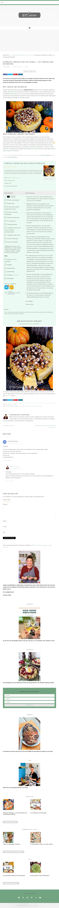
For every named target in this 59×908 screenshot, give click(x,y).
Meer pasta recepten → (11, 883)
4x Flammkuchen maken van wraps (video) (41, 844)
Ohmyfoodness (28, 406)
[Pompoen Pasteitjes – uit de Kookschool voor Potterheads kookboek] (16, 804)
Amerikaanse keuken (9, 406)
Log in (41, 905)
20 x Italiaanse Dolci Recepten (38, 813)
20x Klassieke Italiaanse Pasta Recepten (14, 875)
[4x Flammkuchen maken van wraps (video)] (35, 842)
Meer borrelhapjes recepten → (13, 851)
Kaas (20, 406)
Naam (5, 521)
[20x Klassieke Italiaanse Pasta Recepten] (16, 867)
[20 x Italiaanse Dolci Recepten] (43, 804)
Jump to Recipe (29, 71)
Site (4, 532)
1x (8, 196)
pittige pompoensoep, (38, 146)
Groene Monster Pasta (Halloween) (39, 875)
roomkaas (37, 406)
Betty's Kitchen (29, 15)
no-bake (23, 406)
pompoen (33, 406)
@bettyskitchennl (30, 323)
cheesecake (16, 406)
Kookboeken (9, 404)
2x (11, 196)
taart (41, 406)
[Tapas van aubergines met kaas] (8, 842)
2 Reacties (26, 66)
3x (13, 196)
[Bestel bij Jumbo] (12, 287)
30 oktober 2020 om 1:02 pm (16, 468)
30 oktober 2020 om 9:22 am (13, 443)
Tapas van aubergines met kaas (11, 844)
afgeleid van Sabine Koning (13, 177)
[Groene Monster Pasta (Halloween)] (43, 867)
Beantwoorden (7, 460)
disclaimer (8, 395)
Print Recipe (49, 178)
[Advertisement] (29, 40)
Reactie (5, 504)
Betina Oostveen (14, 466)
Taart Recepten (15, 404)
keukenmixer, (15, 275)
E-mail (5, 526)
